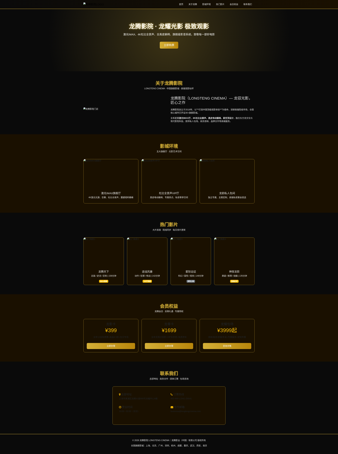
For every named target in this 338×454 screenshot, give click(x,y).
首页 (181, 4)
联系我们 (247, 4)
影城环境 (206, 4)
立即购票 (169, 45)
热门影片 (220, 4)
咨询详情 (227, 346)
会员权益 (234, 4)
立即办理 (111, 346)
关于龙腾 (193, 4)
